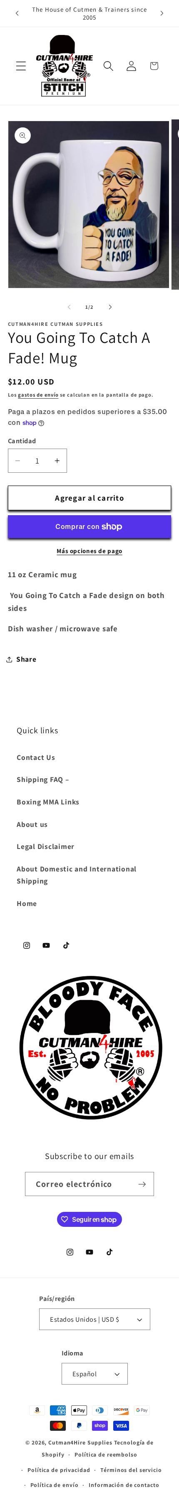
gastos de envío (38, 394)
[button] (21, 66)
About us (32, 824)
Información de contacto (124, 1485)
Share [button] (26, 659)
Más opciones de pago (89, 551)
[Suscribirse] (142, 1184)
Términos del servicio (131, 1470)
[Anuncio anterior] (17, 13)
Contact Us (36, 757)
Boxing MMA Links (48, 802)
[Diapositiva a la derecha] (110, 307)
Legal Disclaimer (46, 846)
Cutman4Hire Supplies (80, 1442)
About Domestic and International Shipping (77, 875)
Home (27, 903)
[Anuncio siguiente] (162, 13)
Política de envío (54, 1485)
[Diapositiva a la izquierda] (69, 307)
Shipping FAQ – (43, 779)
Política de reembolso (106, 1454)
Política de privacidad (58, 1470)
